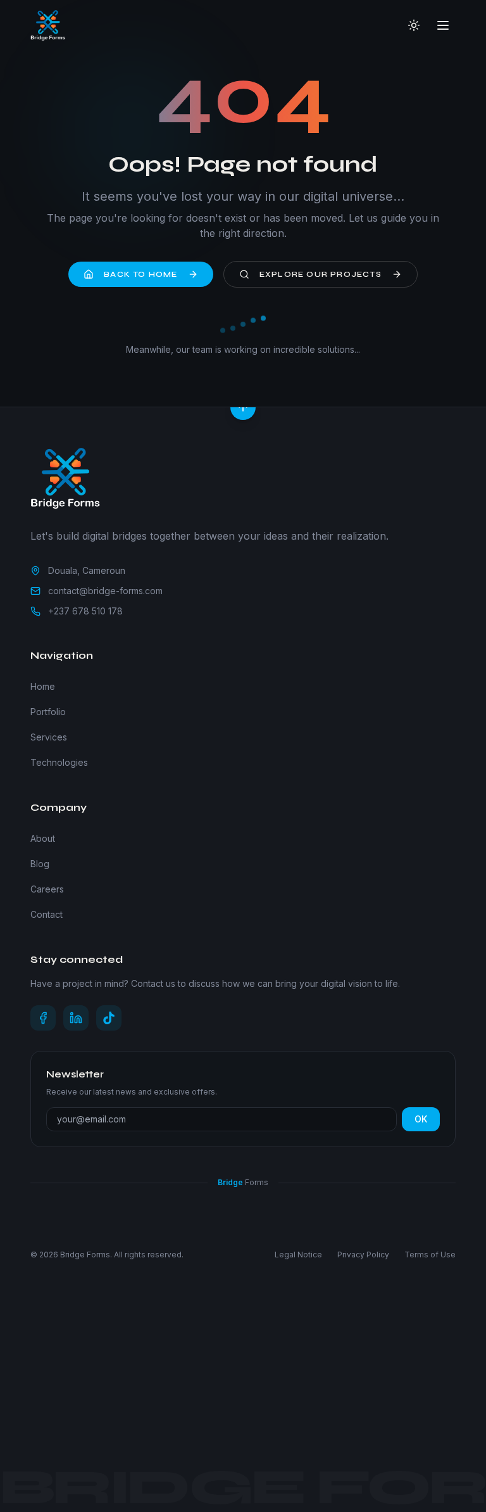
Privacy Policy (363, 1254)
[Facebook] (43, 1018)
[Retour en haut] (243, 407)
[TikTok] (109, 1018)
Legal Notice (298, 1254)
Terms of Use (430, 1254)
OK (420, 1119)
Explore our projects (320, 274)
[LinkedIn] (76, 1018)
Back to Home (140, 274)
